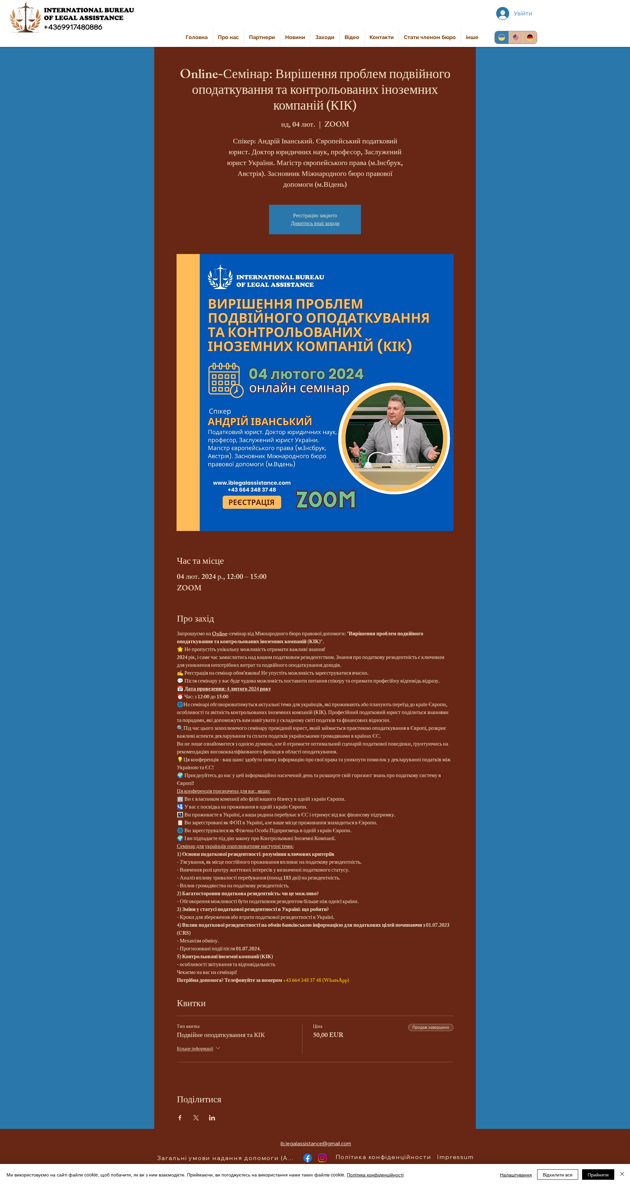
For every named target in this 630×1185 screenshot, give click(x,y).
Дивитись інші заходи (315, 223)
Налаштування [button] (516, 1174)
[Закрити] (622, 1174)
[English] (516, 37)
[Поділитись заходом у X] (196, 1117)
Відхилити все (558, 1174)
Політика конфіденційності (375, 1174)
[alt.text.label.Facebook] (307, 1158)
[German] (530, 37)
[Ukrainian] (502, 37)
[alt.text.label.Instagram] (322, 1158)
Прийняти (598, 1174)
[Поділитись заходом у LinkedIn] (212, 1117)
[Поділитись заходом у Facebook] (180, 1117)
